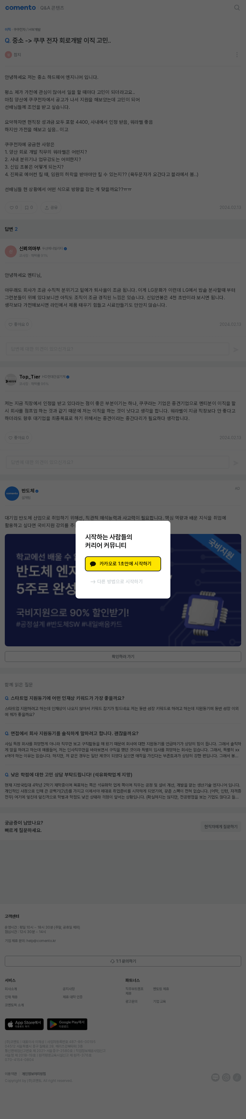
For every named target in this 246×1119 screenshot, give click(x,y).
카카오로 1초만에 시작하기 (126, 564)
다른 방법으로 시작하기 (120, 581)
